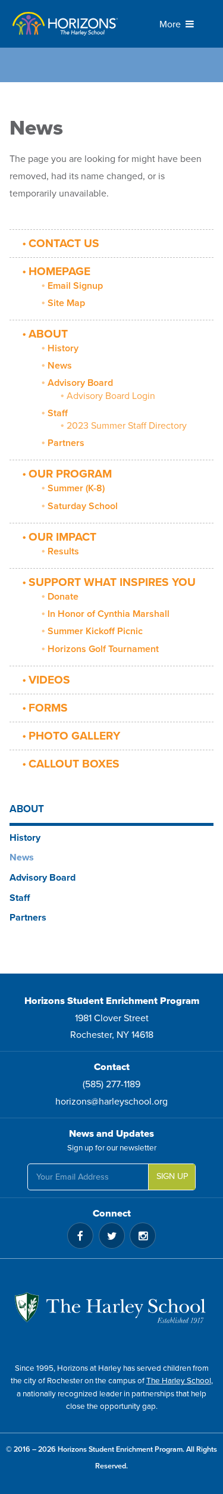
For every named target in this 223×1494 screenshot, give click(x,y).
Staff (58, 413)
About (48, 334)
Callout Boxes (74, 764)
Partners (66, 443)
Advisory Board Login (111, 396)
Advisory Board (80, 383)
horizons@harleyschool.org (111, 1102)
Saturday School (83, 506)
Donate (63, 597)
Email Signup (75, 286)
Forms (48, 708)
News (60, 366)
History (63, 348)
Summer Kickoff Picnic (95, 631)
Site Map (66, 303)
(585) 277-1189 (111, 1084)
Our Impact (62, 537)
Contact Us (64, 243)
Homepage (59, 271)
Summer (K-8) (76, 488)
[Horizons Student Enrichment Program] (65, 24)
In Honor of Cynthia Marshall (108, 614)
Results (63, 551)
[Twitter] (112, 1235)
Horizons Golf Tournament (103, 649)
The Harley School (178, 1381)
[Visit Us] (111, 1310)
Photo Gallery (74, 736)
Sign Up (172, 1176)
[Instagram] (143, 1235)
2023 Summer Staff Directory (127, 426)
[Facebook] (80, 1235)
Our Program (70, 474)
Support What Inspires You (112, 582)
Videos (49, 680)
